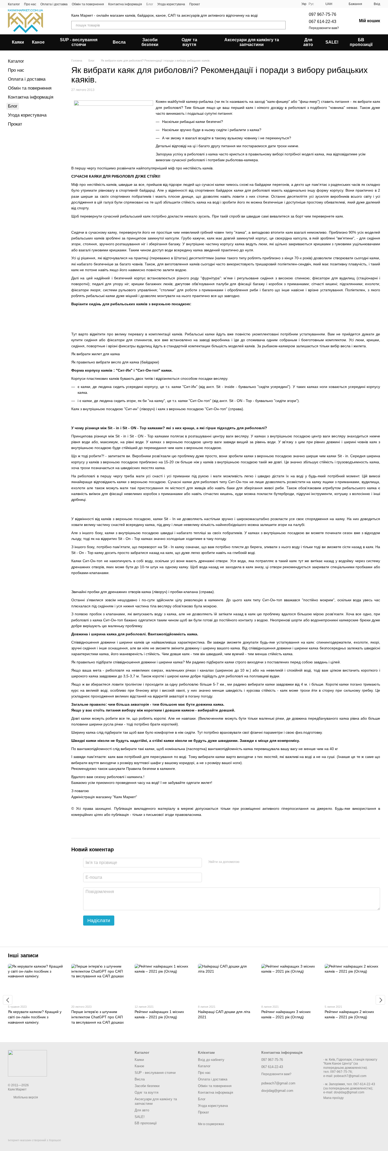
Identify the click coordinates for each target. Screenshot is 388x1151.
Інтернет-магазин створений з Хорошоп (34, 1140)
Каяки (18, 42)
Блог (149, 4)
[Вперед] (380, 1000)
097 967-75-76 (322, 14)
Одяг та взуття (189, 42)
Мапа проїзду (333, 1098)
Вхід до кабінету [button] (211, 1060)
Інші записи (23, 955)
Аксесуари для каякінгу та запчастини (251, 42)
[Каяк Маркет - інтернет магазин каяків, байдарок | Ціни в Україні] (27, 1063)
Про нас (30, 4)
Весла (119, 42)
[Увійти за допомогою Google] (253, 862)
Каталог (14, 4)
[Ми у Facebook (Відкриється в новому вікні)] (207, 4)
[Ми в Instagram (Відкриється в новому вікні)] (214, 4)
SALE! (331, 42)
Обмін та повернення (88, 4)
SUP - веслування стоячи (78, 42)
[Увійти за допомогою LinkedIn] (262, 862)
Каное (38, 42)
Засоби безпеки (149, 42)
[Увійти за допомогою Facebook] (245, 862)
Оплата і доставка (54, 4)
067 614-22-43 (322, 21)
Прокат (194, 4)
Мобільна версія (25, 1097)
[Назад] (7, 1000)
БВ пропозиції (361, 42)
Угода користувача (171, 4)
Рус (311, 4)
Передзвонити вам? (324, 28)
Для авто (308, 42)
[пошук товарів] (281, 25)
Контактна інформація (125, 4)
